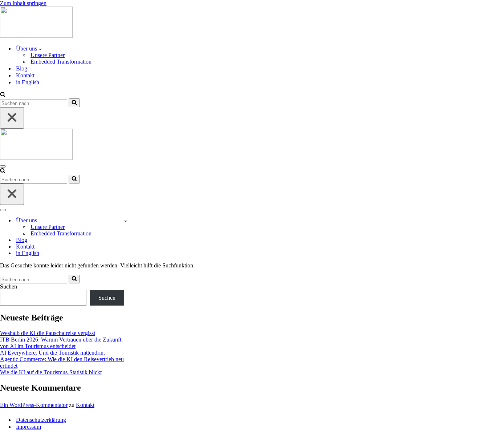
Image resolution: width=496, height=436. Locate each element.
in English (27, 82)
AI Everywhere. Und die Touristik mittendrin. (52, 353)
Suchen (8, 286)
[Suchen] (2, 95)
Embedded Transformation (61, 61)
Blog (21, 68)
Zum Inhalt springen (23, 3)
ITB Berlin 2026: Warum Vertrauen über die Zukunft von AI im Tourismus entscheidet (60, 342)
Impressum (28, 427)
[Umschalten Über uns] (125, 221)
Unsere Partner (48, 55)
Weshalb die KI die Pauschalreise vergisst (47, 333)
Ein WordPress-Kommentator (34, 405)
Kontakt (25, 75)
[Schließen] (12, 118)
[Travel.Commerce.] (36, 36)
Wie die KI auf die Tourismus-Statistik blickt (51, 372)
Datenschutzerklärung (41, 420)
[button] (40, 48)
